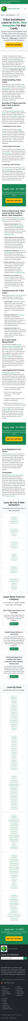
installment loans (10, 454)
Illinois (14, 748)
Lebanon (14, 567)
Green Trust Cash (13, 9)
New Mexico (14, 828)
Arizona (14, 705)
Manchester (14, 521)
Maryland (14, 780)
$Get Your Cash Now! (14, 201)
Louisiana (14, 768)
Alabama (14, 697)
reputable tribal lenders (17, 226)
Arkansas (14, 709)
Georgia (14, 737)
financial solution (10, 496)
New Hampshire (10, 15)
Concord (14, 542)
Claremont (14, 571)
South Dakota (14, 871)
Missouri (14, 800)
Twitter (4, 1001)
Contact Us (19, 995)
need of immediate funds (16, 59)
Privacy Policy (20, 993)
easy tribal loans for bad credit (17, 68)
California (14, 713)
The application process (8, 372)
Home (2, 15)
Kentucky (14, 764)
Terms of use (4, 1018)
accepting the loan (20, 272)
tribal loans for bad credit (15, 295)
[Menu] (25, 8)
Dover (14, 534)
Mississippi (14, 796)
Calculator (19, 990)
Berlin (14, 583)
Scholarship (20, 988)
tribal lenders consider (16, 116)
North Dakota (14, 839)
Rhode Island (14, 863)
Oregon (14, 856)
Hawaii (14, 741)
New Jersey (14, 824)
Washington (14, 899)
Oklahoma (14, 847)
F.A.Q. (4, 995)
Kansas (14, 760)
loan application (8, 252)
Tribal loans (21, 315)
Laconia (14, 558)
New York (14, 831)
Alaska (14, 701)
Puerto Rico (14, 919)
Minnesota (14, 792)
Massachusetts (14, 784)
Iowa (14, 756)
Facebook (5, 998)
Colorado (14, 716)
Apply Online (6, 988)
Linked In (5, 1003)
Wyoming (14, 911)
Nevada (14, 816)
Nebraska (14, 807)
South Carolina (14, 867)
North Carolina (14, 835)
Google (4, 1000)
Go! (25, 958)
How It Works (6, 992)
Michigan (14, 788)
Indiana (14, 752)
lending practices (9, 234)
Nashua (14, 517)
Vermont (14, 887)
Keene (14, 555)
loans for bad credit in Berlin (15, 475)
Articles (19, 986)
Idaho (14, 744)
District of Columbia (14, 915)
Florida (14, 728)
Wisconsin (14, 907)
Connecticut (14, 720)
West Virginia (14, 903)
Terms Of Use (20, 992)
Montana (14, 804)
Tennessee (14, 875)
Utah (14, 883)
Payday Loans (6, 1007)
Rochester (14, 546)
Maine (14, 776)
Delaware (14, 724)
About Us (5, 990)
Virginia (14, 895)
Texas (14, 879)
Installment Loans (7, 1008)
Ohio (14, 843)
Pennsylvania (14, 859)
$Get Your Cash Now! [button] (14, 45)
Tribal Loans (13, 38)
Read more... (14, 624)
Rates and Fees (7, 993)
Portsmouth (14, 530)
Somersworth (14, 579)
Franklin (14, 587)
